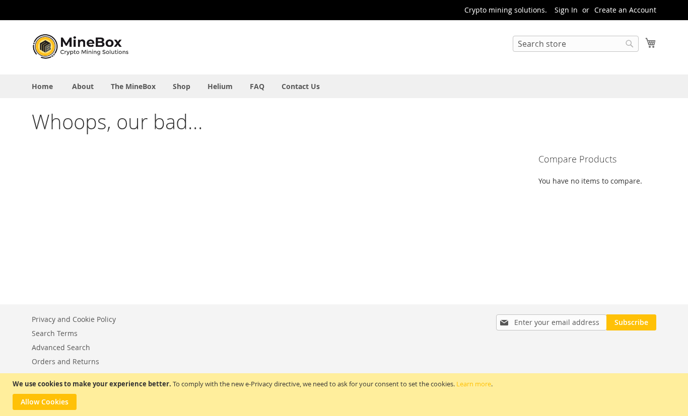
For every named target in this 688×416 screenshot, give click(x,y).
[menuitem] (42, 86)
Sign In (566, 10)
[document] (345, 394)
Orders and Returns (65, 361)
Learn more (473, 383)
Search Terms (55, 333)
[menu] (344, 86)
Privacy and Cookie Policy (74, 319)
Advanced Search (61, 347)
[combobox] (576, 44)
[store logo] (82, 47)
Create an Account (625, 10)
